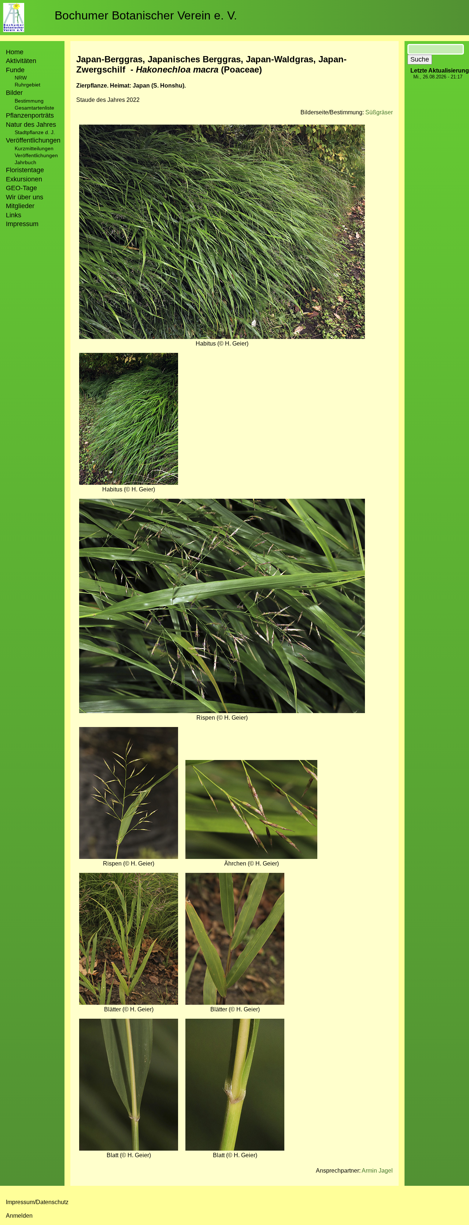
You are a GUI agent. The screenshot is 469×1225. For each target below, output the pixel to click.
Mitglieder (20, 206)
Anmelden (19, 1216)
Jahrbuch (25, 162)
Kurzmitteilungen (34, 148)
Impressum (22, 224)
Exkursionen (24, 179)
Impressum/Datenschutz (37, 1202)
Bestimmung (29, 101)
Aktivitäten (21, 60)
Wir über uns (24, 197)
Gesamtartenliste (34, 108)
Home (14, 52)
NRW (21, 78)
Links (13, 215)
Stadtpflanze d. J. (35, 132)
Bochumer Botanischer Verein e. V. (146, 15)
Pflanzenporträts (30, 115)
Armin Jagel (377, 1170)
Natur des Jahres (31, 124)
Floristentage (25, 170)
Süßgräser (379, 112)
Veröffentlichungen (36, 155)
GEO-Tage (21, 188)
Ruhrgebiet (27, 85)
